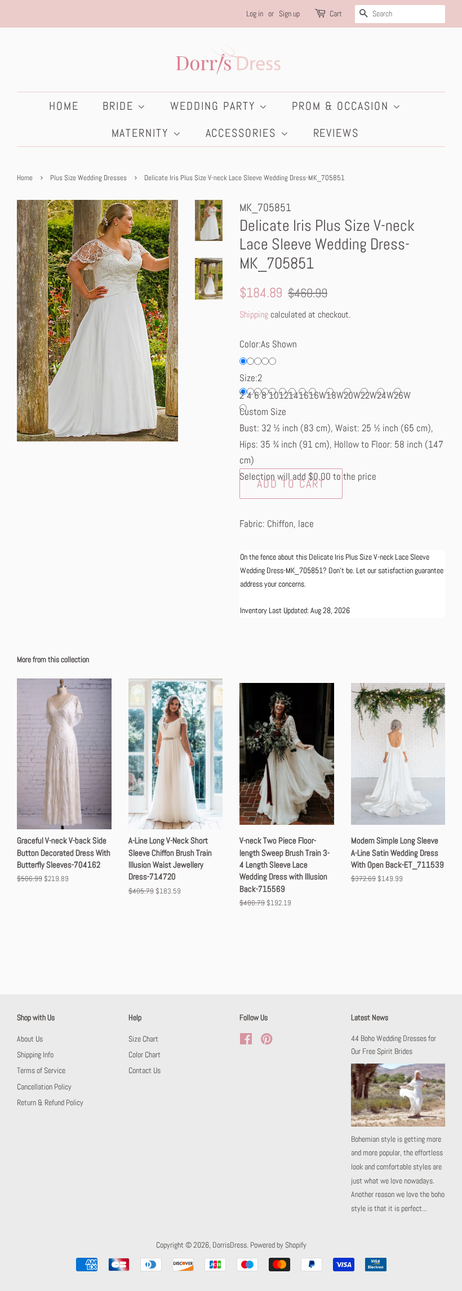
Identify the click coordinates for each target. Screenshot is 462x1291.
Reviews (336, 133)
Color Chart (144, 1054)
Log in (254, 13)
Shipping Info (35, 1054)
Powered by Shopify (278, 1245)
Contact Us (144, 1070)
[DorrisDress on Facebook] (245, 1041)
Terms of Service (41, 1070)
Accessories (243, 133)
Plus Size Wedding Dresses (88, 177)
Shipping (253, 314)
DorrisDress (229, 1245)
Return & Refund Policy (50, 1102)
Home (64, 106)
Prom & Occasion (342, 106)
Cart (336, 13)
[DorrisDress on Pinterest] (266, 1041)
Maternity (142, 133)
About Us (30, 1039)
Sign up (289, 13)
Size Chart (143, 1039)
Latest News (369, 1017)
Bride (120, 106)
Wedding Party (214, 106)
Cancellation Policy (44, 1087)
